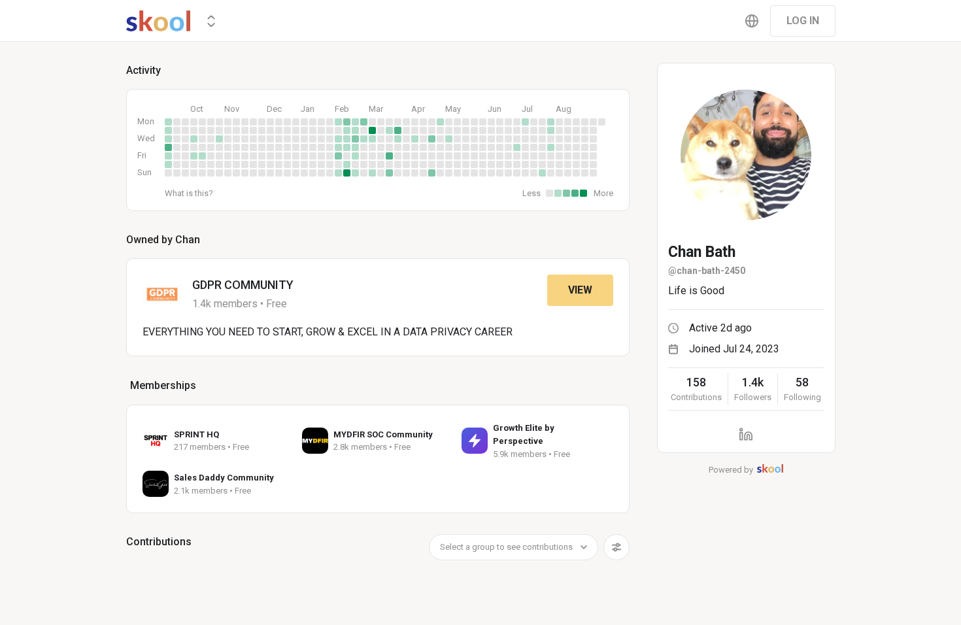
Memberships (163, 385)
